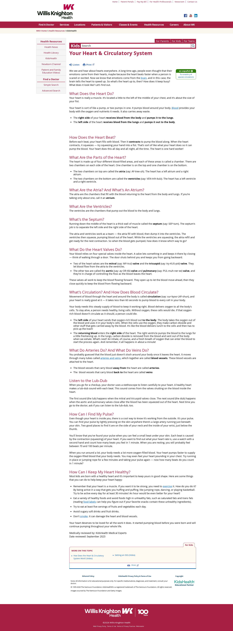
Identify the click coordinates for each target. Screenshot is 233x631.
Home (115, 1)
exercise (167, 486)
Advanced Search (51, 90)
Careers (174, 24)
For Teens (189, 41)
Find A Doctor (46, 24)
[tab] (189, 545)
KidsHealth (51, 58)
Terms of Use (111, 626)
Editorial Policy (88, 576)
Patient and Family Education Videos (51, 71)
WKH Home (41, 30)
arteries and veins (110, 358)
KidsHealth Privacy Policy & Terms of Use (134, 576)
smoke (84, 516)
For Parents (162, 41)
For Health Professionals (161, 1)
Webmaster (140, 626)
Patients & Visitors (101, 24)
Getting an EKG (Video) (125, 555)
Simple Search (51, 84)
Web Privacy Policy (99, 626)
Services (64, 24)
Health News (51, 47)
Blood (175, 107)
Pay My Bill (142, 1)
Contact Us (192, 1)
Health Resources (154, 24)
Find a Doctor (51, 79)
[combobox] (136, 46)
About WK (189, 24)
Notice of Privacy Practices (126, 626)
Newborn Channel (51, 64)
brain (144, 77)
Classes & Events (128, 24)
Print (89, 64)
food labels (89, 501)
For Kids (176, 41)
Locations (79, 24)
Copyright (179, 576)
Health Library (51, 52)
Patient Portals (127, 1)
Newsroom (179, 1)
